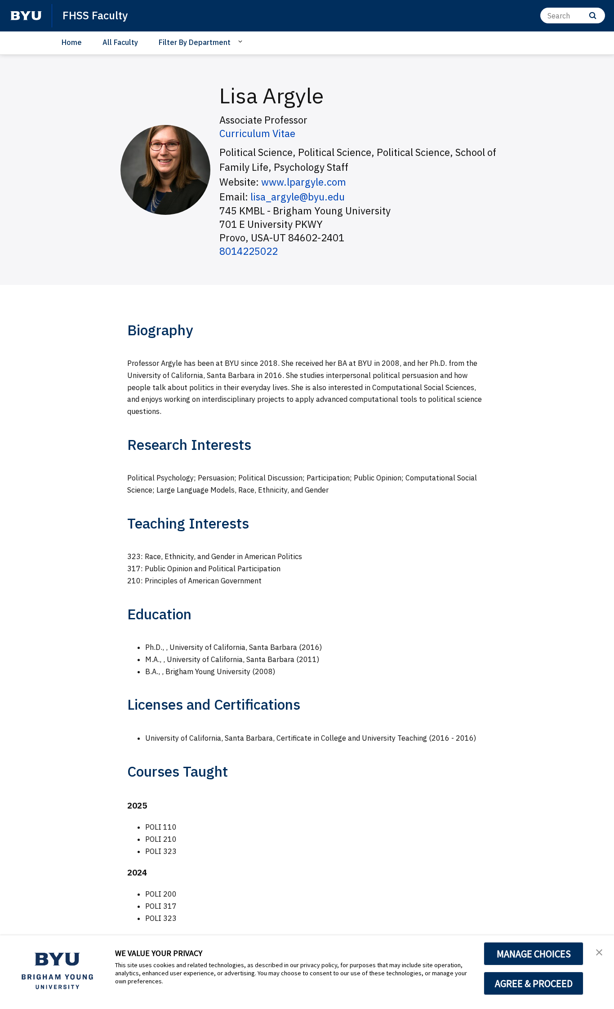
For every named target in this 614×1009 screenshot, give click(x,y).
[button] (599, 951)
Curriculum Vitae (257, 133)
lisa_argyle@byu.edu (297, 196)
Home (72, 42)
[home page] (26, 15)
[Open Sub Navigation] (241, 42)
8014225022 (248, 251)
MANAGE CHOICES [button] (534, 953)
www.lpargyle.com (303, 181)
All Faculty (120, 42)
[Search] (593, 15)
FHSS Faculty (95, 15)
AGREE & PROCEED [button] (534, 983)
